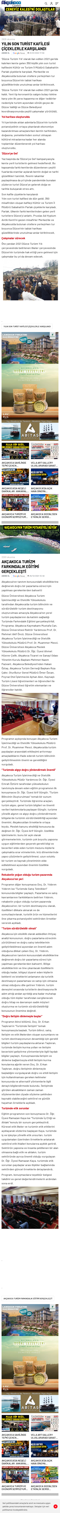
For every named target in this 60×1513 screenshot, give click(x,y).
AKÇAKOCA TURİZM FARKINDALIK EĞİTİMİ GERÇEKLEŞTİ (28, 1298)
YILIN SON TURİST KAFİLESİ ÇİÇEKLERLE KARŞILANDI (27, 326)
